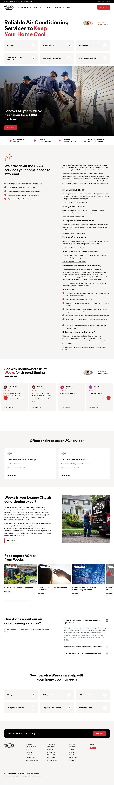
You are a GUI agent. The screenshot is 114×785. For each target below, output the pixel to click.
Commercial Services (32, 760)
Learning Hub (51, 757)
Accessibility (73, 760)
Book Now (103, 7)
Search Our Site (52, 760)
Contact (71, 755)
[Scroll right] (109, 574)
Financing (50, 749)
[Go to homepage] (9, 7)
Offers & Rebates (52, 755)
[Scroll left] (5, 574)
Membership (51, 752)
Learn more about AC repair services (74, 202)
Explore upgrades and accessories (74, 262)
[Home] (9, 745)
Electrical (28, 755)
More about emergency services (73, 217)
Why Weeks (11, 540)
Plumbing (29, 752)
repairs (70, 633)
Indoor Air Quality (31, 757)
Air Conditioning (31, 746)
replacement (77, 635)
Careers (71, 752)
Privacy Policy (73, 757)
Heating (28, 749)
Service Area (51, 746)
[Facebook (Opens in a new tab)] (91, 748)
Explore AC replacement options (73, 233)
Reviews (71, 749)
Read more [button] (6, 401)
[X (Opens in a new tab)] (94, 748)
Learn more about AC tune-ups (73, 247)
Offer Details (11, 475)
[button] (108, 398)
